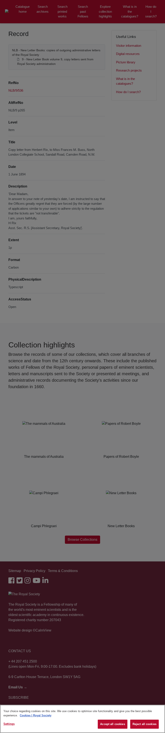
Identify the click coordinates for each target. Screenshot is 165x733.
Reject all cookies (144, 724)
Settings (9, 723)
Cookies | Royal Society (35, 715)
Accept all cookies (112, 724)
